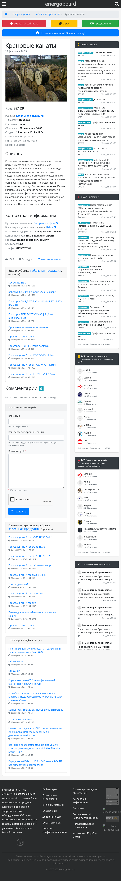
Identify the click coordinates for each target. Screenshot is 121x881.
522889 (87, 544)
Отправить (18, 511)
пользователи (84, 123)
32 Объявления (90, 427)
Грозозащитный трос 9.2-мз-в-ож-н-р (29, 565)
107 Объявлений (90, 388)
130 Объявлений (90, 380)
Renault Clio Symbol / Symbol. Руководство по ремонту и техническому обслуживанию (96, 87)
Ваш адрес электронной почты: (26, 432)
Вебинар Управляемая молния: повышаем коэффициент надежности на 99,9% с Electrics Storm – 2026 (34, 748)
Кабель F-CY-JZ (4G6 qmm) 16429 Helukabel (32, 292)
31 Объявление (90, 435)
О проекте (78, 808)
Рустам (87, 417)
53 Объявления (90, 404)
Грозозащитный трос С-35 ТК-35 (26, 546)
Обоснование (16, 661)
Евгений (88, 385)
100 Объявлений (90, 396)
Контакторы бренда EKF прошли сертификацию (35, 709)
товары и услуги (85, 53)
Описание (14, 670)
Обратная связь (51, 822)
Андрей (87, 369)
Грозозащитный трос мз (22, 602)
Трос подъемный (18, 584)
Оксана (87, 401)
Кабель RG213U (17, 282)
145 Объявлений (90, 539)
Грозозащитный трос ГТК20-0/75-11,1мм (31, 355)
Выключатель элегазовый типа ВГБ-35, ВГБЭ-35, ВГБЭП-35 (95, 225)
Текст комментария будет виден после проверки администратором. (96, 578)
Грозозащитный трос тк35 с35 (25, 593)
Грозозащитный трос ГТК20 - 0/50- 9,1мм (31, 374)
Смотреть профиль (44, 223)
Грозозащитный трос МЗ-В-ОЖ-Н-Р (28, 574)
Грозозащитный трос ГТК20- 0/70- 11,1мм (32, 364)
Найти (50, 227)
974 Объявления (90, 484)
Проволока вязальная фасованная (28, 327)
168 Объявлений (90, 531)
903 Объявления (90, 492)
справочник (83, 237)
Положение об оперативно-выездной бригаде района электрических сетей (93, 310)
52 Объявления (90, 412)
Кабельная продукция (47, 14)
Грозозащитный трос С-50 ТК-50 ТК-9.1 (30, 537)
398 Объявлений (90, 500)
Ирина (87, 481)
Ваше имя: (14, 415)
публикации (83, 205)
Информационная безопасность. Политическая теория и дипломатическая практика (96, 136)
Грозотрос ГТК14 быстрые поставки (28, 346)
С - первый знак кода (20, 719)
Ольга (87, 440)
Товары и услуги (21, 14)
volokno (87, 393)
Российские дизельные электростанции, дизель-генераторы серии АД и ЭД (96, 110)
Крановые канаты (102, 52)
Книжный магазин (53, 804)
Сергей (87, 377)
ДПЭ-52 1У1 (99, 99)
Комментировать (50, 259)
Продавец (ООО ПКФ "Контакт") (100, 528)
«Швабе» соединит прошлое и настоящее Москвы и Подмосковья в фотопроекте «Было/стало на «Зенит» (35, 696)
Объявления (49, 810)
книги (80, 61)
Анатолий (88, 409)
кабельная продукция (45, 271)
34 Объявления (90, 419)
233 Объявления (90, 524)
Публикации (49, 789)
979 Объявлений (90, 476)
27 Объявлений (90, 443)
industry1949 (90, 536)
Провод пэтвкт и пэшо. (21, 336)
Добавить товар (51, 816)
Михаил (87, 424)
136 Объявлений (90, 547)
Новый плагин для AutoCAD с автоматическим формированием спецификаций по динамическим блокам (35, 732)
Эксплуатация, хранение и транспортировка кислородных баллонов (96, 284)
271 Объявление (90, 516)
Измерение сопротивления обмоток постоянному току (90, 269)
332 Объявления (90, 372)
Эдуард (87, 432)
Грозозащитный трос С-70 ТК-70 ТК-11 (30, 556)
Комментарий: (17, 451)
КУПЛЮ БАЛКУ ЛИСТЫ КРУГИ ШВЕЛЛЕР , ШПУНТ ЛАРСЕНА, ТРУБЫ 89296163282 (95, 162)
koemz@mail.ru (91, 489)
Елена (87, 497)
